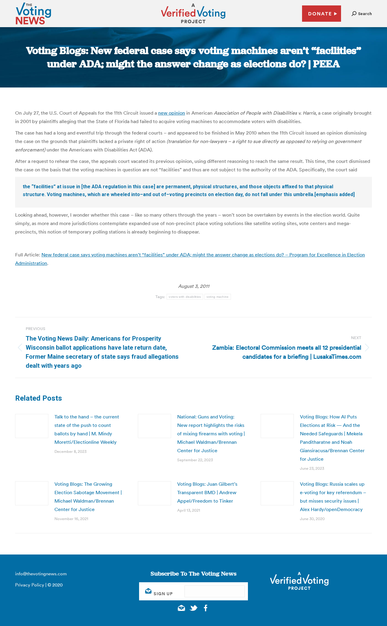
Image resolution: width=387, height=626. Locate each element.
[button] (362, 13)
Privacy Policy (29, 585)
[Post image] (31, 426)
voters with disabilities (185, 296)
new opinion (171, 113)
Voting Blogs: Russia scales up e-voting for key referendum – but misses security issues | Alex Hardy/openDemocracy (333, 496)
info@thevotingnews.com (41, 574)
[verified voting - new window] (193, 24)
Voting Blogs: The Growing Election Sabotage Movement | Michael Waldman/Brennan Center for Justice (88, 496)
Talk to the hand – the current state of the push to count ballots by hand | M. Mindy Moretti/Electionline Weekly (86, 429)
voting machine (218, 296)
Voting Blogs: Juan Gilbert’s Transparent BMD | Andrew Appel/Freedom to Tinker (207, 492)
